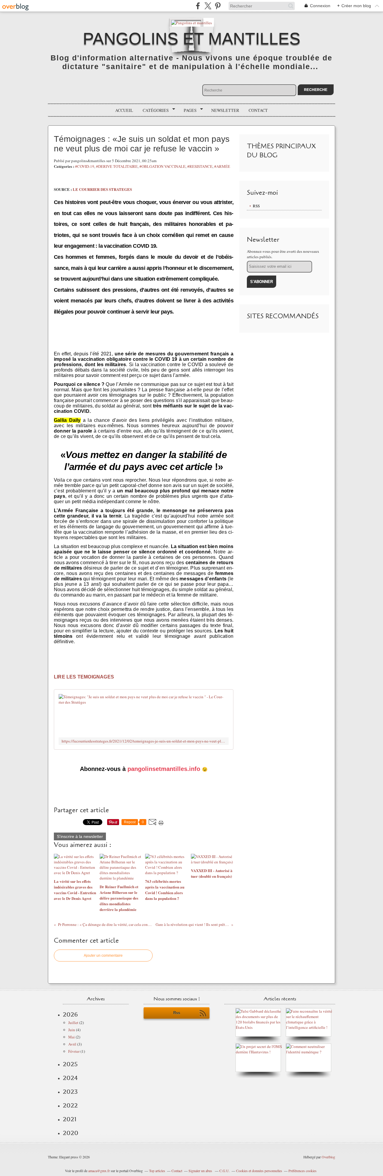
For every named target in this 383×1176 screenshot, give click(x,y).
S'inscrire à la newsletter (80, 836)
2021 (69, 1119)
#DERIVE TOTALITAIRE (117, 166)
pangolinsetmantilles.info (163, 769)
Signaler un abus (201, 1170)
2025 (70, 1064)
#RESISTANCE (199, 166)
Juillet (73, 1022)
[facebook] (198, 5)
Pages (188, 110)
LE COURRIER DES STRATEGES (102, 189)
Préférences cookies (302, 1170)
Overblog (328, 1156)
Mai (71, 1037)
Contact (258, 110)
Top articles (157, 1170)
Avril (72, 1044)
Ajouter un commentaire (103, 955)
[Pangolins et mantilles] (191, 22)
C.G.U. (224, 1170)
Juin (71, 1029)
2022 (70, 1105)
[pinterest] (217, 5)
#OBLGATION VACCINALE (162, 166)
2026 (70, 1014)
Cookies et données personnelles (259, 1170)
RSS (256, 206)
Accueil (124, 110)
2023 (70, 1091)
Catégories (154, 110)
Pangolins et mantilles (191, 38)
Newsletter (225, 110)
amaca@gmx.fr (99, 1170)
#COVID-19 (84, 166)
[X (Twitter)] (208, 5)
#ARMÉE (222, 166)
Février (74, 1051)
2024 (70, 1077)
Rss (176, 1013)
